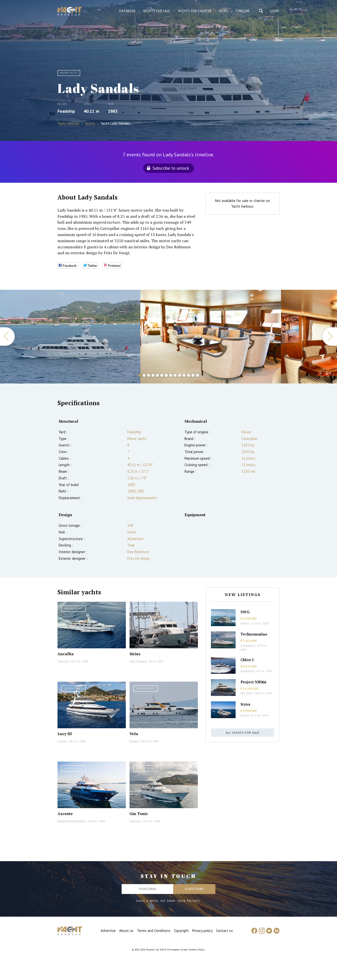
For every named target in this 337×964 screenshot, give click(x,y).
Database (127, 11)
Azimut (245, 623)
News (223, 11)
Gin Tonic (139, 813)
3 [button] (148, 375)
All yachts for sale (242, 732)
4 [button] (152, 375)
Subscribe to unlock (170, 168)
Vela (134, 733)
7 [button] (166, 375)
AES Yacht (246, 693)
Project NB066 (253, 681)
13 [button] (192, 375)
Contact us (224, 930)
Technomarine (254, 634)
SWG (245, 611)
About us (126, 930)
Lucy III (64, 733)
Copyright (181, 930)
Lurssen (62, 741)
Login (274, 11)
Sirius (135, 653)
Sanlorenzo (247, 671)
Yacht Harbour (69, 12)
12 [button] (188, 375)
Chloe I (247, 659)
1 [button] (139, 375)
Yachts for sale (156, 11)
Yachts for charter (195, 11)
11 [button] (184, 375)
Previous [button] (7, 336)
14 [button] (197, 375)
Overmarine (248, 645)
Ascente (65, 813)
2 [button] (144, 375)
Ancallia (65, 653)
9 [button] (175, 375)
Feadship (66, 111)
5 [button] (157, 375)
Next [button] (329, 336)
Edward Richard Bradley (71, 821)
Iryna (245, 704)
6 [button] (161, 375)
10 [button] (179, 375)
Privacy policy (202, 930)
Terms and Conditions (153, 930)
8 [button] (170, 375)
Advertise (108, 930)
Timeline (242, 11)
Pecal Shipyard (138, 661)
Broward (134, 741)
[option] (70, 336)
